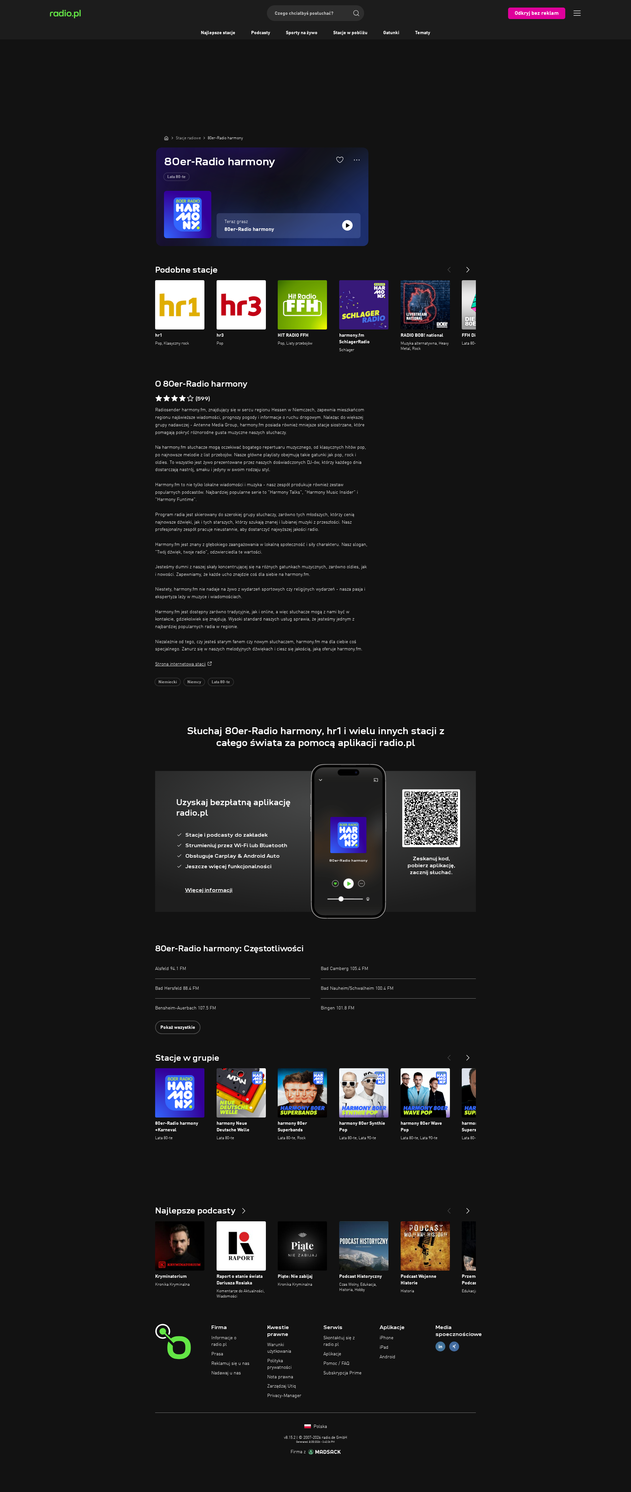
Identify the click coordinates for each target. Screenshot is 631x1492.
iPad (384, 1347)
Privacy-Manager (284, 1395)
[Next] (468, 267)
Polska (319, 1426)
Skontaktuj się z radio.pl (339, 1341)
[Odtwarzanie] (347, 225)
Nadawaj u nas (226, 1373)
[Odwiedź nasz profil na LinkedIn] (440, 1346)
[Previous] (449, 267)
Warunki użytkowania (279, 1348)
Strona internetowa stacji (180, 664)
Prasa (217, 1354)
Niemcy (194, 682)
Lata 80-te (176, 177)
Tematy (422, 33)
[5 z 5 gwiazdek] (190, 398)
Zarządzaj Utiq (281, 1386)
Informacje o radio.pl (223, 1341)
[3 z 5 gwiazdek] (174, 398)
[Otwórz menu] (577, 13)
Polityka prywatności (279, 1364)
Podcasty (260, 33)
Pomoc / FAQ (336, 1363)
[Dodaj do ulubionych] (340, 159)
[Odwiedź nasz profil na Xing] (454, 1346)
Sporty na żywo (301, 33)
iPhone (386, 1338)
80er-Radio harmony (249, 229)
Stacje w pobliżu (350, 33)
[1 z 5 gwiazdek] (159, 398)
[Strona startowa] (166, 138)
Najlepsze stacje (218, 33)
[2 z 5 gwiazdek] (167, 398)
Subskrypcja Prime (342, 1373)
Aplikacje (332, 1354)
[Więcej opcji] (357, 160)
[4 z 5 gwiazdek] (182, 398)
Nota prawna (280, 1377)
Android (387, 1357)
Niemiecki (167, 682)
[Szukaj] (356, 13)
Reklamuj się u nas (230, 1363)
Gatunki (391, 33)
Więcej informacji (208, 890)
